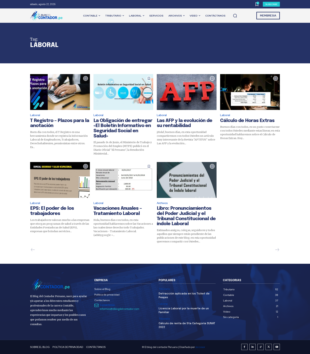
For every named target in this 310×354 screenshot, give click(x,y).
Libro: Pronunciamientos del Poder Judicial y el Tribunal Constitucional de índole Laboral (186, 216)
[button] (235, 16)
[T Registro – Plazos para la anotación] (60, 92)
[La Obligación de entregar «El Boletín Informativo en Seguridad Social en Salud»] (123, 92)
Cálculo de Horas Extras (247, 120)
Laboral (35, 115)
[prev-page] (33, 249)
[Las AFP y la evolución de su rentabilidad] (187, 92)
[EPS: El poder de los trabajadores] (60, 180)
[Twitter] (269, 347)
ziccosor (200, 347)
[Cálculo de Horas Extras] (250, 92)
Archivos (162, 203)
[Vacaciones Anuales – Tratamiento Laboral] (123, 180)
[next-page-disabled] (277, 249)
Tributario (164, 288)
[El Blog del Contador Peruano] (47, 16)
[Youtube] (277, 347)
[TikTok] (260, 347)
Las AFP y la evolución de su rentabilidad (184, 123)
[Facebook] (244, 347)
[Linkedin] (252, 347)
